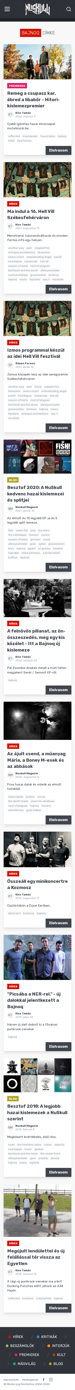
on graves (44, 548)
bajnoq (62, 136)
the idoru (43, 530)
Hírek (13, 203)
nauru (23, 279)
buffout (12, 557)
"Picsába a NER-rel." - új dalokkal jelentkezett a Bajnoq (34, 1000)
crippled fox (42, 247)
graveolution (38, 274)
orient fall (22, 530)
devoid (55, 1158)
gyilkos (39, 1149)
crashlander (30, 136)
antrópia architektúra (34, 413)
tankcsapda (15, 796)
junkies (30, 796)
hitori (11, 140)
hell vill (44, 261)
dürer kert (14, 913)
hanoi (38, 386)
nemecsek (30, 261)
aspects (59, 1144)
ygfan (42, 543)
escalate (57, 279)
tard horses (24, 140)
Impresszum (11, 1379)
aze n (46, 279)
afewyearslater (50, 270)
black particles (31, 552)
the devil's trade (18, 801)
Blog (13, 480)
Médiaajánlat (30, 1379)
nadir (11, 1144)
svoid (46, 539)
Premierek (17, 85)
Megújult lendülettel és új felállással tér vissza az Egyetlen (36, 1257)
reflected (14, 136)
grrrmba (35, 539)
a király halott (51, 552)
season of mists (18, 265)
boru (11, 548)
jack (29, 247)
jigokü (31, 548)
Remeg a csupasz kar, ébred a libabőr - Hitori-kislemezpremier (33, 100)
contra (45, 534)
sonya (41, 796)
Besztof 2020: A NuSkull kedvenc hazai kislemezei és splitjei (35, 494)
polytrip (43, 1158)
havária (58, 548)
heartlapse (15, 261)
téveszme (44, 252)
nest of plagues (40, 265)
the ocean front (50, 1153)
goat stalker (33, 810)
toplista (24, 557)
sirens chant (16, 256)
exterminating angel (38, 256)
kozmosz (28, 913)
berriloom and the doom (23, 270)
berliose (54, 274)
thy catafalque (17, 534)
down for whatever (43, 801)
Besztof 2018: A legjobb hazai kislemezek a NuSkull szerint (37, 1113)
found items (47, 136)
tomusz (33, 534)
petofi (57, 256)
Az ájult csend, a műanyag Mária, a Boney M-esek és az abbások (36, 760)
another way (16, 247)
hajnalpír (13, 552)
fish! (10, 530)
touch (28, 1149)
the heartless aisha (29, 1144)
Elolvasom (58, 150)
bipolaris (35, 279)
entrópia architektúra (21, 252)
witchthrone (16, 810)
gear (33, 543)
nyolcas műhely (18, 274)
